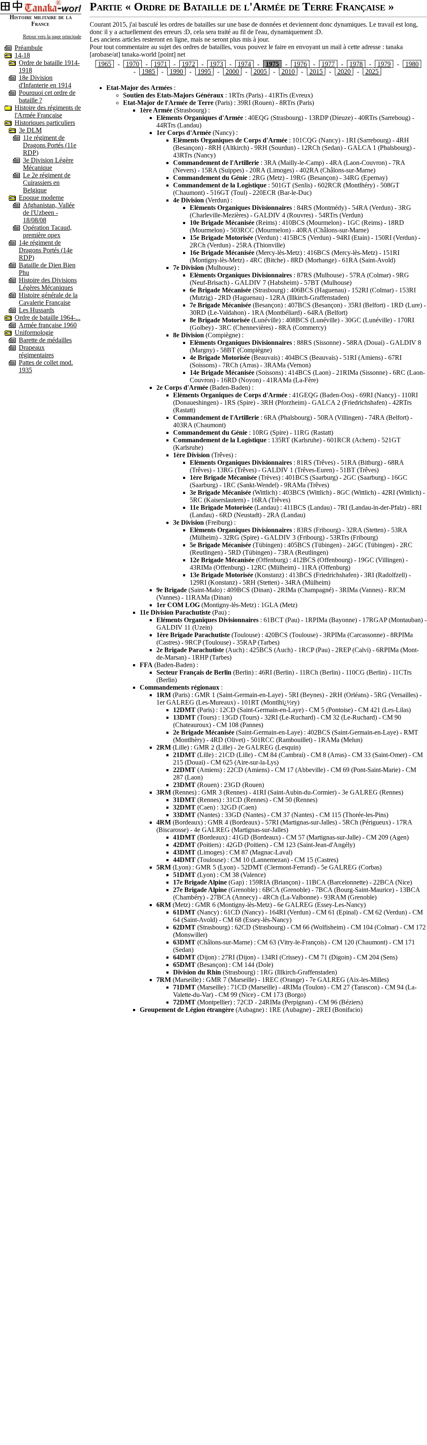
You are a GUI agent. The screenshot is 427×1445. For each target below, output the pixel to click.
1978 (356, 63)
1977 (328, 63)
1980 (412, 63)
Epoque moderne (41, 197)
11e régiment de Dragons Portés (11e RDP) (49, 145)
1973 (216, 63)
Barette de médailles (45, 340)
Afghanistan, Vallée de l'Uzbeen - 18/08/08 (49, 213)
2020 (344, 71)
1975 (272, 63)
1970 (132, 63)
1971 (160, 63)
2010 (288, 71)
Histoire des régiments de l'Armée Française (48, 111)
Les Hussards (36, 310)
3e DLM (30, 130)
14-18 (22, 55)
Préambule (29, 47)
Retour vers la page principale (52, 37)
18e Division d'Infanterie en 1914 (45, 81)
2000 (232, 71)
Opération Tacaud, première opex (47, 231)
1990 (176, 71)
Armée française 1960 (48, 325)
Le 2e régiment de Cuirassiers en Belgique (46, 183)
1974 (244, 63)
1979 (384, 63)
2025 (372, 71)
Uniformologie (34, 332)
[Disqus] (258, 1124)
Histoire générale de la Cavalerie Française (48, 298)
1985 (148, 71)
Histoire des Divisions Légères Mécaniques (48, 284)
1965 (104, 63)
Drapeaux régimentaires (36, 351)
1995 (204, 71)
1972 (188, 63)
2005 (260, 71)
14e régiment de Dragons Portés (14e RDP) (46, 250)
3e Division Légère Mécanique (48, 164)
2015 (316, 71)
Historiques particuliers (45, 122)
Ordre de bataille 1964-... (47, 317)
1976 (300, 63)
